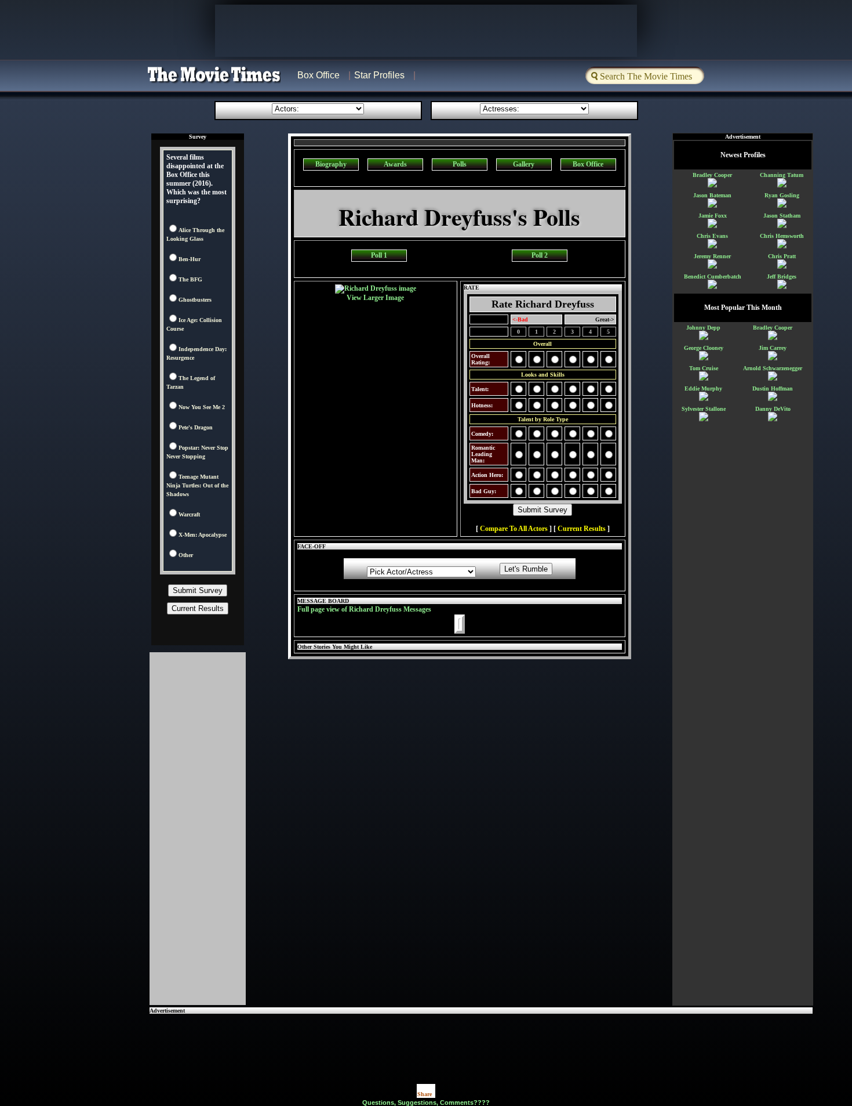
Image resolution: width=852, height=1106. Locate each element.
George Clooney (703, 348)
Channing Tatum (781, 175)
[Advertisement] (481, 1040)
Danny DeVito (773, 409)
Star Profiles (379, 75)
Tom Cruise (703, 368)
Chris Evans (712, 236)
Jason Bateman (712, 195)
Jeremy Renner (712, 256)
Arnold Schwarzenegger (772, 368)
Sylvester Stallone (704, 409)
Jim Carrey (773, 348)
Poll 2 (539, 255)
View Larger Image (375, 298)
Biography (331, 164)
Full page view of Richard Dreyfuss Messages (364, 609)
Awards (395, 164)
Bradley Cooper (712, 175)
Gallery (523, 164)
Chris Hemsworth (782, 236)
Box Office (318, 75)
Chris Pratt (782, 256)
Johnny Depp (703, 327)
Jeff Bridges (781, 276)
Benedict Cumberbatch (712, 276)
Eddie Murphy (703, 388)
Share (424, 1094)
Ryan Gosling (781, 195)
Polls (460, 164)
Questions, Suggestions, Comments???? (426, 1102)
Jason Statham (781, 215)
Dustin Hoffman (772, 388)
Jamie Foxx (712, 215)
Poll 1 (379, 255)
